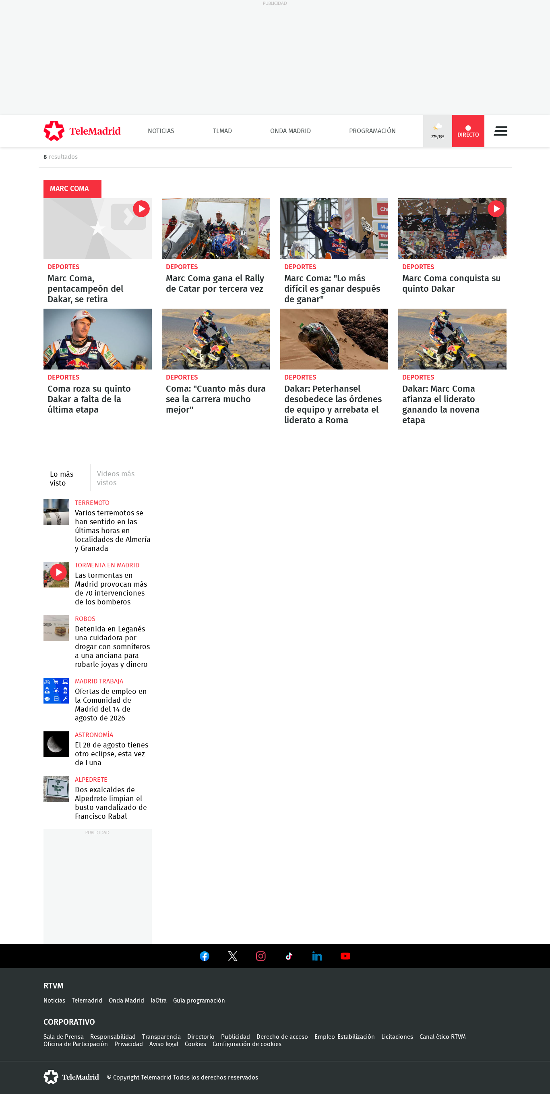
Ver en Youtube (345, 956)
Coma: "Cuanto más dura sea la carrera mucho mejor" (216, 339)
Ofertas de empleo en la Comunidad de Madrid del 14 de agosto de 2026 (56, 690)
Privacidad (128, 1044)
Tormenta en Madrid (107, 565)
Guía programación (199, 1001)
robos (85, 619)
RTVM (53, 986)
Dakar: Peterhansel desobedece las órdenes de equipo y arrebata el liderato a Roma (334, 339)
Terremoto (92, 503)
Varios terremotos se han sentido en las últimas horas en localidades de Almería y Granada (56, 512)
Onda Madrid (290, 131)
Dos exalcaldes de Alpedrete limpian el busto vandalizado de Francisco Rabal (56, 788)
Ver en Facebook (204, 957)
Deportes (64, 267)
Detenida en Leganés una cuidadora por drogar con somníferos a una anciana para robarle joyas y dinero (56, 628)
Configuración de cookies (247, 1044)
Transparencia (161, 1037)
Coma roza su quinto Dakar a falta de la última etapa (97, 339)
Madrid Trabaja (99, 681)
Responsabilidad (113, 1037)
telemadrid (71, 1077)
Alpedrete (91, 779)
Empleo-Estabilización (344, 1037)
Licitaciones (397, 1037)
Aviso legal (163, 1044)
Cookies (195, 1044)
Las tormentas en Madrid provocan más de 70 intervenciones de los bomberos (56, 574)
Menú (500, 131)
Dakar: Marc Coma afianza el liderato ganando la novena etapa (452, 339)
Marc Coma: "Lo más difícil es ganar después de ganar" (334, 228)
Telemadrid (87, 1001)
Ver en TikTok (289, 957)
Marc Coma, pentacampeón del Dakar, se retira (97, 228)
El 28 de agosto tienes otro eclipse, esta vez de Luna (56, 744)
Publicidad (235, 1037)
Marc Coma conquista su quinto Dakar (452, 228)
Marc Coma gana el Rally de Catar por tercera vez (216, 228)
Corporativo (69, 1022)
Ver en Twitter (233, 957)
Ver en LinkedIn (317, 956)
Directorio (201, 1037)
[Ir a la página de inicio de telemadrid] (82, 131)
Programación (372, 131)
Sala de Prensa (63, 1037)
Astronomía (94, 735)
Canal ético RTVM (443, 1037)
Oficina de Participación (75, 1044)
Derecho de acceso (282, 1037)
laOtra (159, 1001)
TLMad (222, 131)
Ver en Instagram (261, 956)
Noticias (161, 131)
